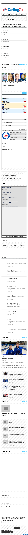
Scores (4, 17)
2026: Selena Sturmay (12, 262)
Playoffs (16, 191)
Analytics (17, 17)
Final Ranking (5, 51)
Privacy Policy (8, 530)
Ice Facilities (11, 19)
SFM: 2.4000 (5, 48)
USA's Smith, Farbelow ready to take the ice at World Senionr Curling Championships (16, 388)
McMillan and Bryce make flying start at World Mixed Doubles (13, 358)
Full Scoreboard (9, 236)
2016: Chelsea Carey (11, 311)
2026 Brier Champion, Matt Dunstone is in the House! (17, 428)
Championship (6, 41)
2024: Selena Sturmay (12, 278)
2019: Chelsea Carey (11, 286)
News (24, 17)
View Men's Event (6, 57)
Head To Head (6, 55)
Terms (3, 530)
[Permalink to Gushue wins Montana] (5, 435)
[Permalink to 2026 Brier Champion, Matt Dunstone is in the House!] (5, 428)
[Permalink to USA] (5, 387)
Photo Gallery (5, 53)
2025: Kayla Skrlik (11, 270)
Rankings (10, 14)
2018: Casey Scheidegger (12, 295)
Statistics (4, 245)
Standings (11, 191)
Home (4, 14)
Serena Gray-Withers (8, 122)
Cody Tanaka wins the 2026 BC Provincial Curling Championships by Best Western (16, 442)
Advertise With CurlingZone (7, 532)
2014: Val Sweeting (11, 328)
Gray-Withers (6, 98)
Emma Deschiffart (8, 125)
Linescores (5, 44)
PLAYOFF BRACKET (6, 88)
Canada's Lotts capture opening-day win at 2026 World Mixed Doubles (16, 373)
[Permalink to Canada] (5, 373)
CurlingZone (16, 528)
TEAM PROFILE (14, 88)
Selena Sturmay (7, 121)
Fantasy (11, 17)
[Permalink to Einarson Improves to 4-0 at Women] (5, 422)
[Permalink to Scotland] (5, 380)
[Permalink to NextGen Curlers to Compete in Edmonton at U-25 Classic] (5, 395)
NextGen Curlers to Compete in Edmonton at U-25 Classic (15, 395)
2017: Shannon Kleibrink (12, 303)
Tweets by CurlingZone (6, 506)
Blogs (4, 19)
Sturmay (5, 101)
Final (24, 98)
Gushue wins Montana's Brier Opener (16, 434)
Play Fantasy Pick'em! (19, 236)
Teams (22, 14)
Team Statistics (6, 46)
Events (16, 14)
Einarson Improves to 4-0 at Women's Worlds (16, 421)
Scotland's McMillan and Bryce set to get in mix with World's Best (16, 380)
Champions (5, 32)
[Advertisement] (14, 221)
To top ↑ (26, 534)
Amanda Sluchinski (8, 124)
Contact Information (7, 34)
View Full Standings (22, 129)
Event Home (5, 30)
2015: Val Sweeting (11, 319)
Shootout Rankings (7, 178)
